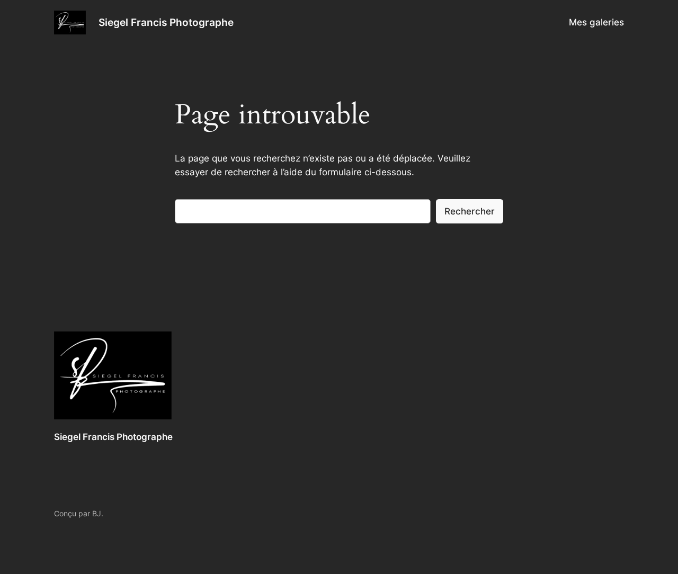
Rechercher (469, 211)
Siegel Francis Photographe (166, 22)
